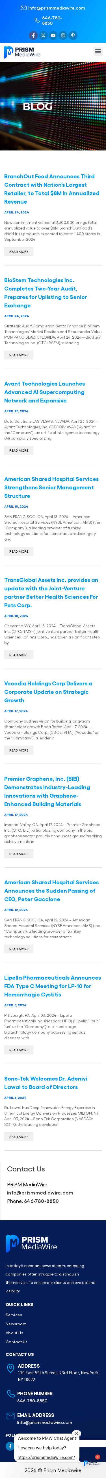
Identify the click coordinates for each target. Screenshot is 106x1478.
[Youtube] (53, 35)
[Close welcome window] (76, 1433)
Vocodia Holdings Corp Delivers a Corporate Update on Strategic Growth (48, 691)
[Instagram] (63, 35)
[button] (98, 51)
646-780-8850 (52, 20)
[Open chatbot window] (91, 1463)
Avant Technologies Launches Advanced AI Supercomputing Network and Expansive (44, 391)
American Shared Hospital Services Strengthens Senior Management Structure (51, 487)
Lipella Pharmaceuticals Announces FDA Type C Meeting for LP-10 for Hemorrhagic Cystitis (52, 985)
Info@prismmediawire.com (56, 7)
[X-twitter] (43, 35)
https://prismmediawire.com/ (46, 1457)
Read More (18, 251)
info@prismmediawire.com (40, 1192)
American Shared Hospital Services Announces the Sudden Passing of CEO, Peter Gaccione (51, 890)
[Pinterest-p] (72, 35)
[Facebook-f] (33, 35)
